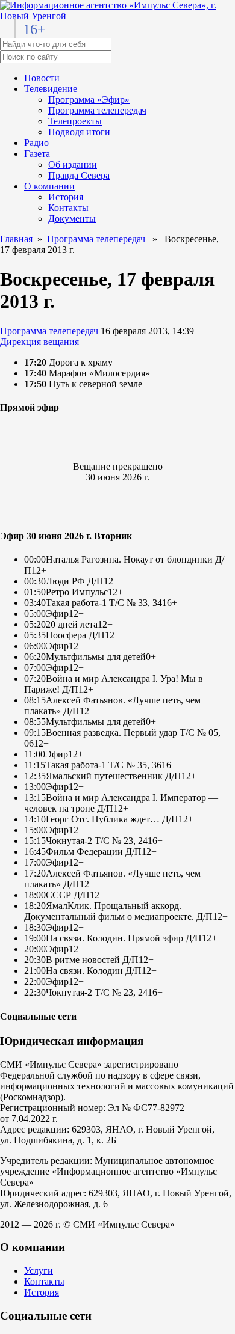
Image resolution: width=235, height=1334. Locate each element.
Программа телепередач (97, 110)
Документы (72, 218)
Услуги (38, 1270)
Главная (16, 239)
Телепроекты (75, 121)
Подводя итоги (79, 132)
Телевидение (50, 89)
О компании (49, 186)
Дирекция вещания (39, 342)
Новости (42, 78)
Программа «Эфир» (89, 99)
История (65, 197)
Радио (36, 143)
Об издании (72, 164)
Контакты (68, 208)
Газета (37, 153)
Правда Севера (79, 175)
